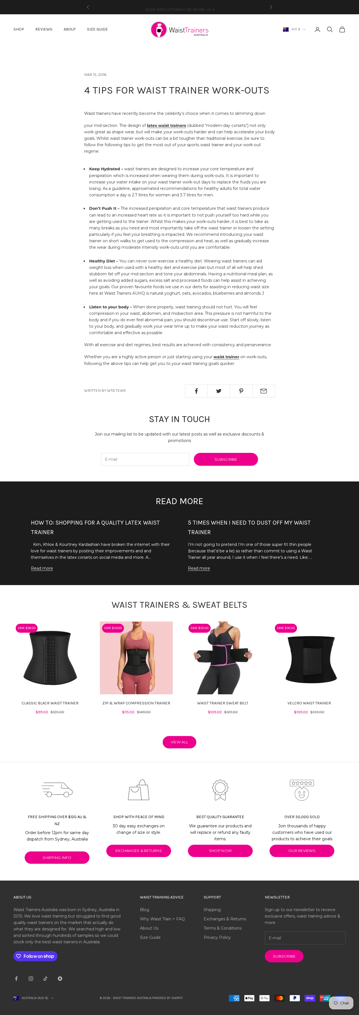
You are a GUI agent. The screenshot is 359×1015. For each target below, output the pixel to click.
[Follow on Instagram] (31, 978)
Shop (18, 29)
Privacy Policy (217, 937)
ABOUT (70, 29)
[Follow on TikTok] (45, 978)
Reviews (43, 29)
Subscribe (226, 459)
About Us (149, 928)
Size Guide (97, 29)
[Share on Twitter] (219, 391)
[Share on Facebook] (196, 391)
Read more (42, 568)
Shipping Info (57, 857)
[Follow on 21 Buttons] (60, 978)
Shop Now (220, 850)
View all (179, 742)
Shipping (212, 909)
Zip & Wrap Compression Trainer (136, 703)
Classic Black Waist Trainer (50, 703)
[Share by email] (264, 391)
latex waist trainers (166, 125)
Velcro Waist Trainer (309, 703)
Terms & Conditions (222, 928)
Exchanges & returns (139, 850)
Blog (144, 909)
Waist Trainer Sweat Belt (222, 703)
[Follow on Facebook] (16, 978)
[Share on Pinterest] (241, 391)
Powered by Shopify (167, 998)
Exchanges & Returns (225, 918)
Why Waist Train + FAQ (162, 918)
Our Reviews (302, 850)
